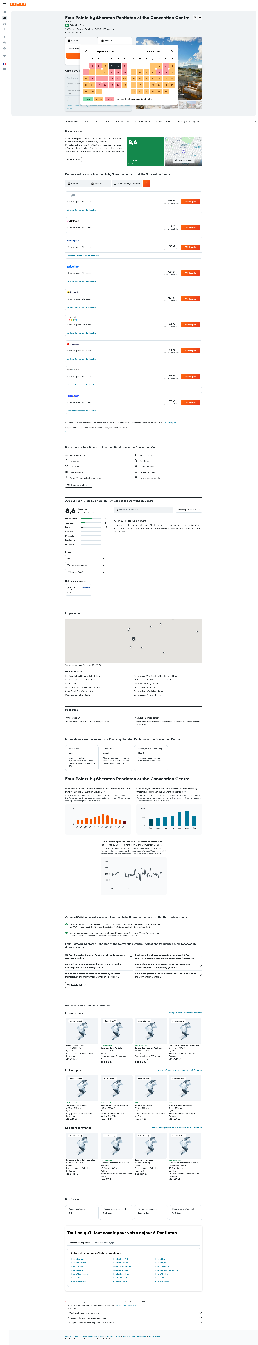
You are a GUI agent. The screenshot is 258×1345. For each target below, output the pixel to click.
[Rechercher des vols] (4, 12)
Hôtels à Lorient (161, 1259)
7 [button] (85, 72)
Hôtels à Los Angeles (79, 1274)
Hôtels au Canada (113, 1336)
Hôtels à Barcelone (121, 1274)
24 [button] (105, 85)
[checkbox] (78, 590)
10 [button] (105, 72)
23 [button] (99, 85)
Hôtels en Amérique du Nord (93, 1336)
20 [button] (124, 78)
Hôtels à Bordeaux (120, 1281)
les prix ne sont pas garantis (126, 1305)
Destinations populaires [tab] (79, 1242)
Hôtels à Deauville (78, 1281)
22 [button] (92, 85)
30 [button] (98, 91)
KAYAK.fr (68, 1336)
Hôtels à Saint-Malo (121, 1262)
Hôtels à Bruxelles (78, 1262)
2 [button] (98, 65)
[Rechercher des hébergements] (4, 18)
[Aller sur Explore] (4, 37)
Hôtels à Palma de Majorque (166, 1270)
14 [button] (86, 78)
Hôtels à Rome (77, 1266)
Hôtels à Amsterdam (79, 1259)
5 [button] (118, 65)
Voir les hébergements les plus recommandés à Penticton (177, 1127)
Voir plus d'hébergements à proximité (185, 1013)
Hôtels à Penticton (155, 1336)
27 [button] (124, 85)
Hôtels (77, 1336)
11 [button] (111, 72)
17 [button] (105, 78)
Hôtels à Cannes (162, 1281)
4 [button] (111, 65)
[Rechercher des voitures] (4, 23)
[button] (5, 4)
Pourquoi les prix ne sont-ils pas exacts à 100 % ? (91, 1322)
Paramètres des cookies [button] (75, 432)
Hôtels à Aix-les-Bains (122, 1266)
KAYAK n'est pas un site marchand (83, 1313)
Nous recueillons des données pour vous (87, 1317)
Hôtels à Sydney (162, 1274)
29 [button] (92, 91)
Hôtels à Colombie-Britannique (134, 1336)
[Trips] (4, 56)
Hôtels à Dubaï (77, 1270)
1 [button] (92, 65)
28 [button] (86, 91)
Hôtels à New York (120, 1259)
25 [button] (111, 85)
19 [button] (118, 78)
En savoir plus (170, 422)
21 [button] (86, 85)
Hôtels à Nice (160, 1278)
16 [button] (99, 78)
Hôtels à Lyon (160, 1262)
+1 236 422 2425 (73, 32)
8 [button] (92, 72)
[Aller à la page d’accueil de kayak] (18, 4)
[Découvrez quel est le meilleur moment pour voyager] (4, 48)
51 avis (83, 25)
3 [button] (105, 65)
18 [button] (112, 78)
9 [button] (98, 72)
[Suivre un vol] (4, 42)
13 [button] (125, 72)
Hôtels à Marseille (120, 1278)
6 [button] (124, 65)
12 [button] (118, 72)
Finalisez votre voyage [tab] (104, 1242)
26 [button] (118, 85)
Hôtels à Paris (76, 1278)
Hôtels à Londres (162, 1266)
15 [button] (92, 78)
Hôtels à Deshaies (120, 1270)
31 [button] (166, 91)
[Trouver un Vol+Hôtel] (4, 29)
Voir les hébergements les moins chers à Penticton (180, 1070)
